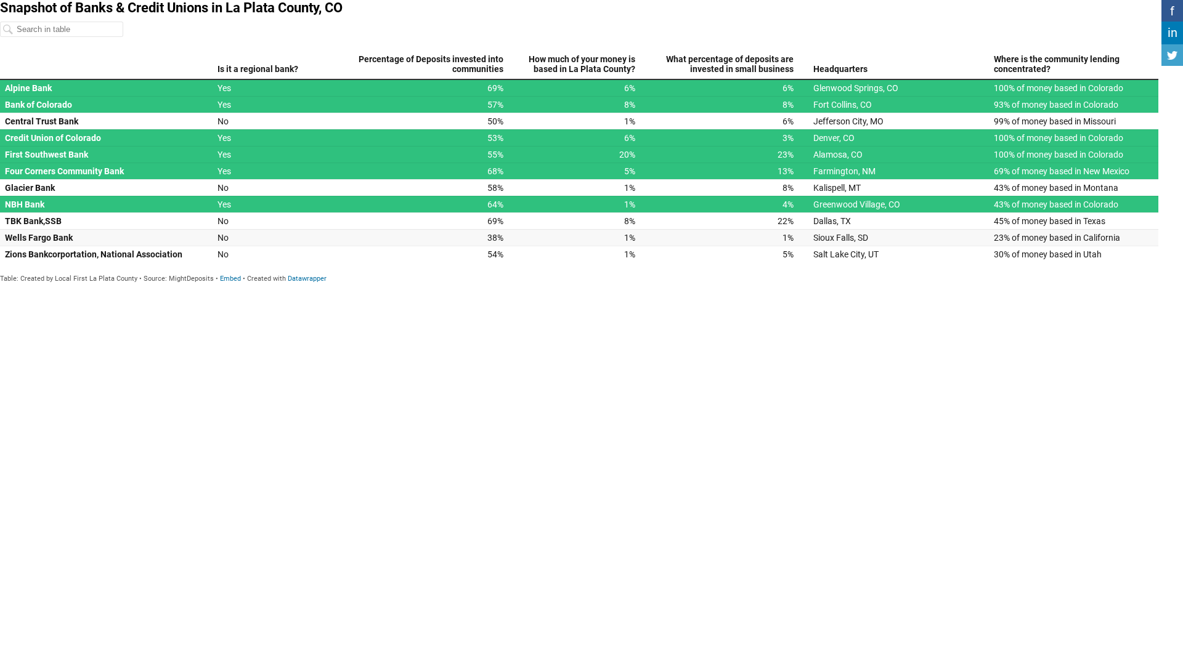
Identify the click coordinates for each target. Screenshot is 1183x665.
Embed (230, 279)
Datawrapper (307, 279)
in (1172, 32)
